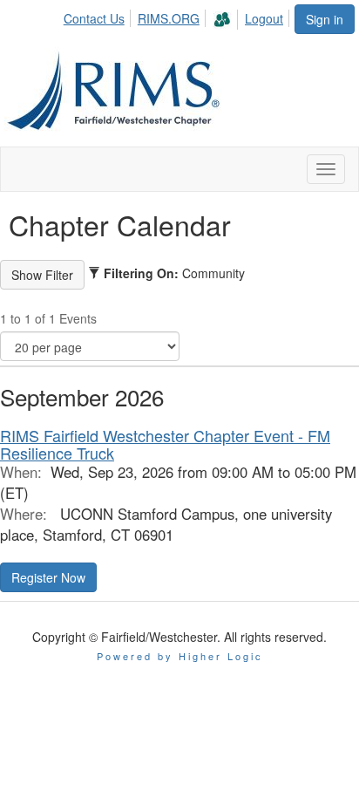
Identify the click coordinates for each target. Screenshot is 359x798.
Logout (264, 18)
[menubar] (178, 17)
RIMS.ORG (169, 18)
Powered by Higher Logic (180, 656)
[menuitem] (99, 15)
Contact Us (94, 18)
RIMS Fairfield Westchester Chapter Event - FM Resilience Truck (165, 444)
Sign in (324, 19)
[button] (48, 577)
